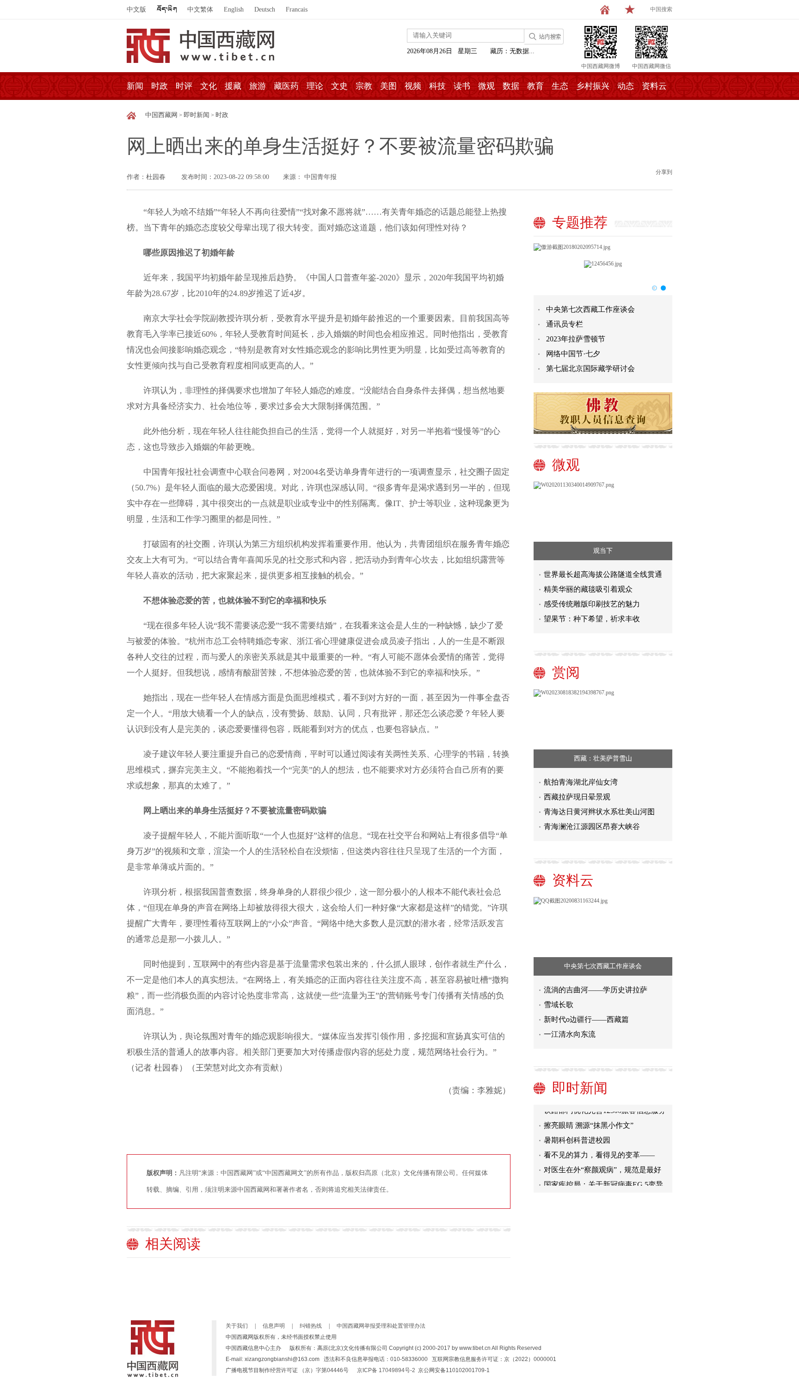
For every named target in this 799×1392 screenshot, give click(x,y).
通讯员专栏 (564, 324)
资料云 (654, 86)
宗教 (364, 86)
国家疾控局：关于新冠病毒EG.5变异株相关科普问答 (603, 1178)
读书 (462, 86)
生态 (560, 86)
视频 (413, 86)
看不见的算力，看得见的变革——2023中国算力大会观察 (599, 1149)
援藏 (233, 86)
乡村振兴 (592, 86)
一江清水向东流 (570, 1034)
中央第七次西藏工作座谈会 (590, 309)
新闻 (135, 86)
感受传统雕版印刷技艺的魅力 (592, 604)
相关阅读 (173, 1243)
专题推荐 (580, 222)
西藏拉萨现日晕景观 (577, 797)
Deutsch (264, 9)
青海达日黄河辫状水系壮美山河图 (599, 812)
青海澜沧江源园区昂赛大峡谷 (592, 826)
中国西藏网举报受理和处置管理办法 (381, 1326)
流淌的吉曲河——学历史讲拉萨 (595, 990)
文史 (339, 86)
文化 (208, 86)
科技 (437, 86)
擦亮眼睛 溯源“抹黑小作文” (588, 1117)
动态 (625, 86)
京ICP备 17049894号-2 (386, 1370)
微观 (486, 86)
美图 (388, 86)
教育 (535, 86)
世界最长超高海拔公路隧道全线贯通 (603, 574)
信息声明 (274, 1326)
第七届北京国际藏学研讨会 (590, 368)
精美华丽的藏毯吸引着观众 (588, 589)
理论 (315, 86)
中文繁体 (200, 9)
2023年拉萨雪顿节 (575, 339)
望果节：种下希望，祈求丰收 (592, 619)
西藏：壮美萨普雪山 (603, 758)
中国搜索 (661, 9)
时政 (159, 86)
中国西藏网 (161, 114)
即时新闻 (196, 114)
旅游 (257, 86)
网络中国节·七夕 (573, 354)
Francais (296, 9)
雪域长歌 (558, 1004)
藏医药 (286, 86)
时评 (184, 86)
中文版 (136, 9)
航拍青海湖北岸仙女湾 (581, 782)
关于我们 (237, 1326)
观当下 (603, 550)
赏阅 (566, 672)
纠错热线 (311, 1326)
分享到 (664, 172)
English (234, 9)
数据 (511, 86)
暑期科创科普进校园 (577, 1132)
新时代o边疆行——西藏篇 (586, 1019)
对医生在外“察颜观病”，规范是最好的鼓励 (602, 1163)
